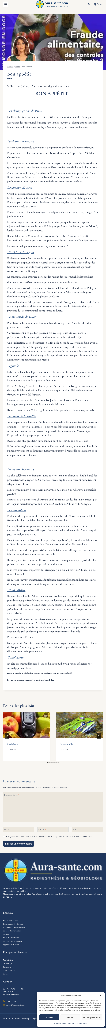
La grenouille (66, 744)
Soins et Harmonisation (12, 931)
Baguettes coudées (10, 920)
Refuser (70, 1017)
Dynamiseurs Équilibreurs (13, 924)
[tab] (47, 762)
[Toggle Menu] (5, 4)
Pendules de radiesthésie (12, 941)
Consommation (9, 970)
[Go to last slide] (7, 736)
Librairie (6, 934)
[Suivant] (99, 736)
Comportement (9, 967)
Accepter (49, 1017)
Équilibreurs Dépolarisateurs (14, 927)
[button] (101, 995)
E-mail (42, 829)
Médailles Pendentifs (11, 938)
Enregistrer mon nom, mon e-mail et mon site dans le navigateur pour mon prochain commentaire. (49, 836)
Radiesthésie (8, 960)
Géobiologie (7, 963)
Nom (7, 829)
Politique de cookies (60, 1023)
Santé (9, 79)
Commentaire (11, 795)
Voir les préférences (92, 1017)
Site (74, 829)
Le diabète (12, 744)
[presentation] (26, 725)
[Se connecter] (88, 4)
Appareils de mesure (11, 945)
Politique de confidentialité (77, 1023)
